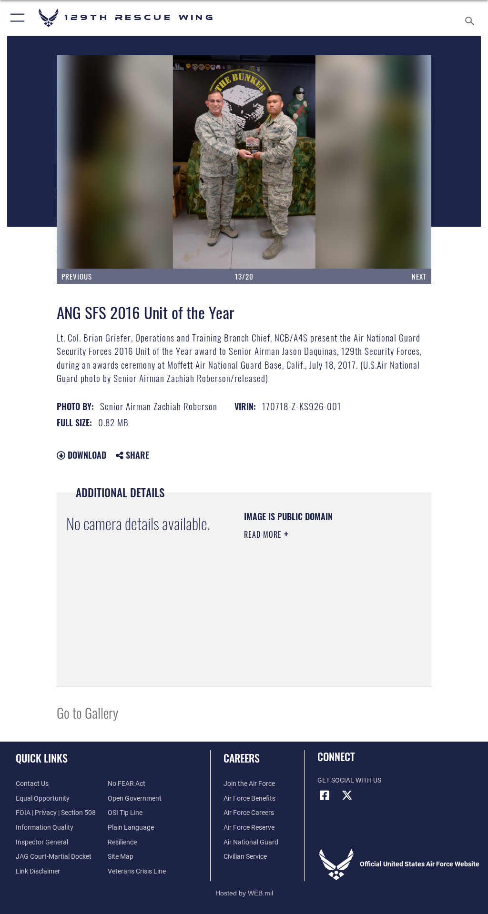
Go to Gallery (87, 712)
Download (85, 455)
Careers (242, 757)
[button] (15, 18)
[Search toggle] (471, 18)
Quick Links (42, 757)
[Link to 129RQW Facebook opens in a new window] (324, 795)
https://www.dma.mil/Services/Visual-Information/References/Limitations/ (302, 641)
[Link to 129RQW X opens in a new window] (347, 795)
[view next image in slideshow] (393, 162)
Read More (264, 534)
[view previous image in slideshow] (94, 162)
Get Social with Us (349, 780)
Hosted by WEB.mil (244, 893)
